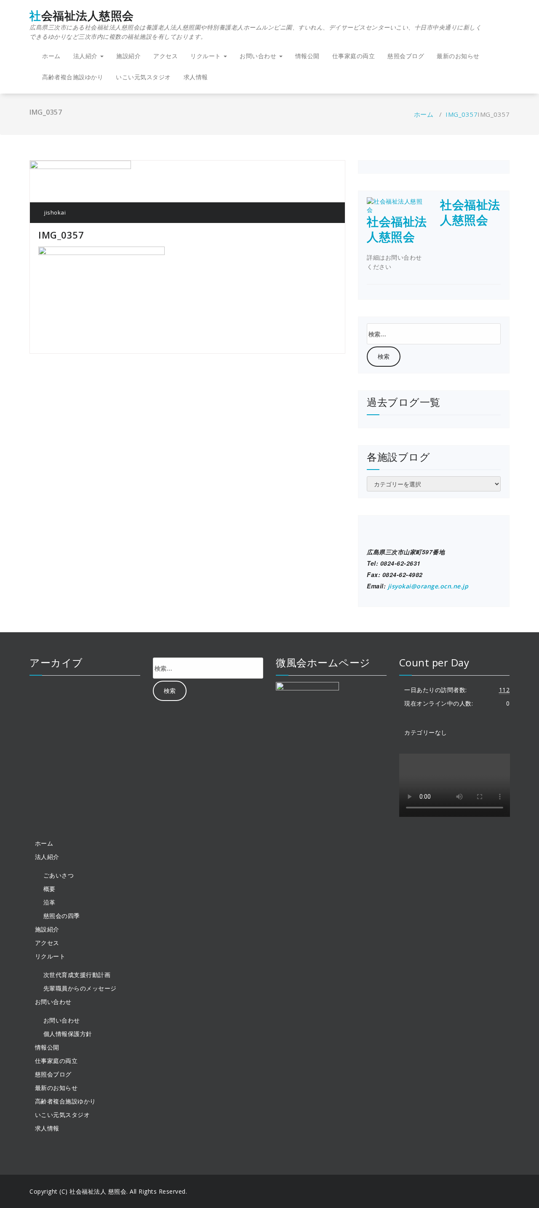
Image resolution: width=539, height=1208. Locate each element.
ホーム (51, 56)
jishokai (54, 212)
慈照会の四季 (61, 916)
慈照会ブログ (405, 56)
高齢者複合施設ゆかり (72, 77)
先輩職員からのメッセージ (80, 988)
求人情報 (196, 77)
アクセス (165, 56)
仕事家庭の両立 (353, 56)
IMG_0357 (462, 114)
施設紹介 (128, 56)
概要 (49, 889)
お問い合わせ (61, 1020)
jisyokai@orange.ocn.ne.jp (428, 586)
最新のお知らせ (458, 56)
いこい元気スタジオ (143, 77)
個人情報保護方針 (67, 1034)
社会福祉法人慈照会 (255, 24)
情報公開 (307, 56)
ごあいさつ (58, 875)
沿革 (49, 902)
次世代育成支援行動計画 (77, 975)
